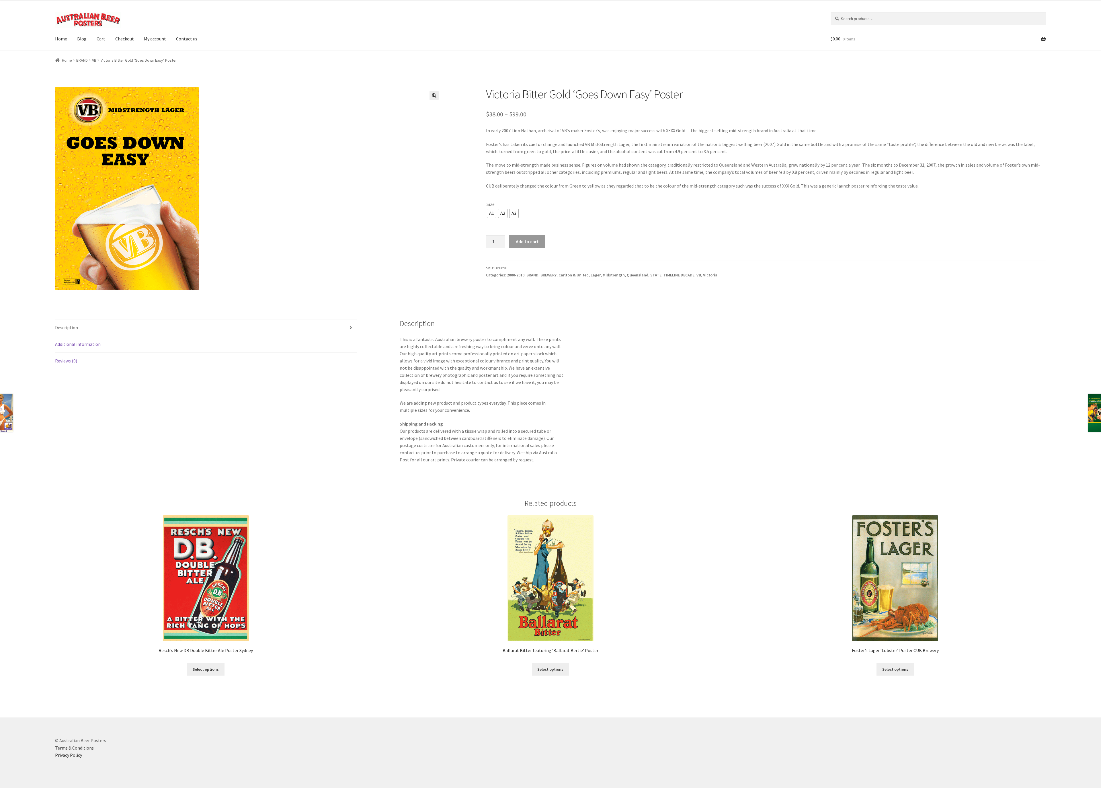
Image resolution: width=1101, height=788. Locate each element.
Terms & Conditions (74, 748)
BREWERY (548, 275)
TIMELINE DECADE (678, 275)
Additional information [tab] (78, 344)
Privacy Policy (68, 755)
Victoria (710, 275)
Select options (206, 669)
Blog (82, 39)
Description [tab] (66, 327)
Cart (101, 39)
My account (155, 39)
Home (61, 39)
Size (491, 204)
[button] (434, 95)
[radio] (491, 213)
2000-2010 (515, 275)
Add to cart (527, 241)
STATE (655, 275)
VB (94, 60)
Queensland (637, 275)
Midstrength (614, 275)
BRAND (82, 60)
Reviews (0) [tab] (66, 361)
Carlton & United (574, 275)
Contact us (186, 39)
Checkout (124, 39)
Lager (596, 275)
